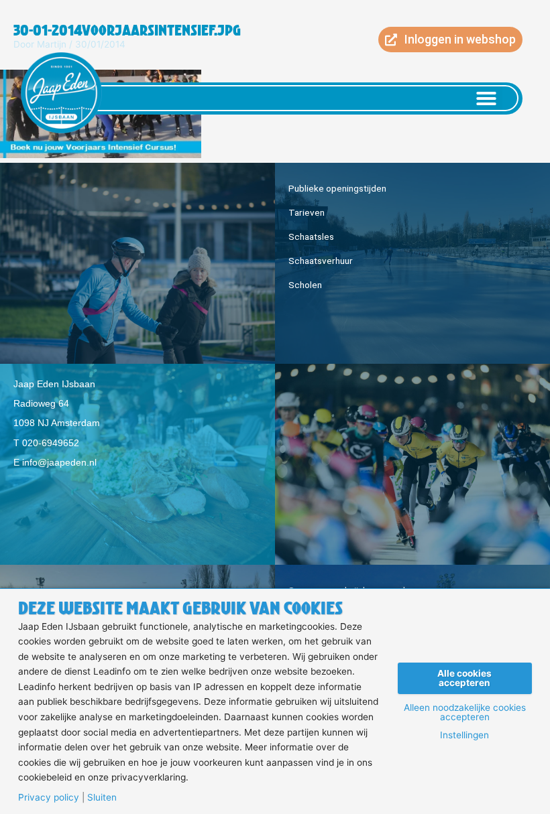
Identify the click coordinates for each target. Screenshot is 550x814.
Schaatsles (311, 236)
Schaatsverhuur (320, 260)
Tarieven (306, 212)
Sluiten (102, 798)
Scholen (305, 284)
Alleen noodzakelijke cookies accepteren (465, 712)
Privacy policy (48, 798)
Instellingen (464, 735)
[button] (486, 98)
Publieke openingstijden (337, 188)
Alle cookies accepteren (464, 678)
